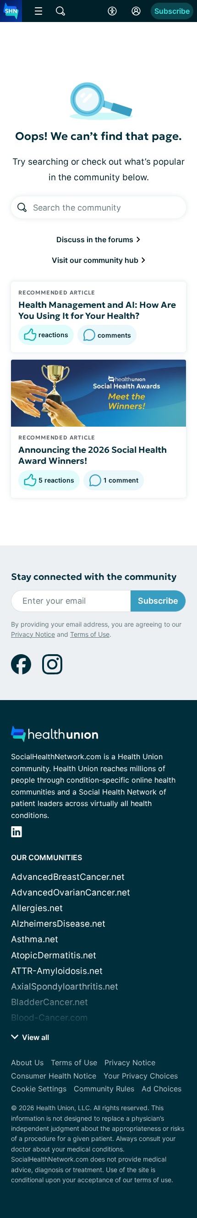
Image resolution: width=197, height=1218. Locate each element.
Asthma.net (34, 939)
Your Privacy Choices (141, 1075)
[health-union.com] (54, 736)
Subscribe (172, 11)
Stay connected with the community (93, 577)
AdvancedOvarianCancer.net (70, 892)
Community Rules (104, 1088)
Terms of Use (89, 634)
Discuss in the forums (95, 239)
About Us (27, 1062)
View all (34, 1037)
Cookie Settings (38, 1088)
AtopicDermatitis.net (53, 955)
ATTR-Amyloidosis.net (57, 971)
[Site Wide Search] (60, 11)
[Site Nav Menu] (38, 11)
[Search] (22, 207)
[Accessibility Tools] (112, 11)
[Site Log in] (136, 11)
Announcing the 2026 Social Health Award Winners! (92, 455)
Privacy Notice (33, 634)
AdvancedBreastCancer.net (68, 877)
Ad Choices (161, 1088)
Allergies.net (37, 908)
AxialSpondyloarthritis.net (64, 986)
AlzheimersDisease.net (58, 923)
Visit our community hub (96, 260)
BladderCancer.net (49, 1002)
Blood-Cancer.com (49, 1017)
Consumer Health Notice (53, 1075)
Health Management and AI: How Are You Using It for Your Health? (97, 310)
